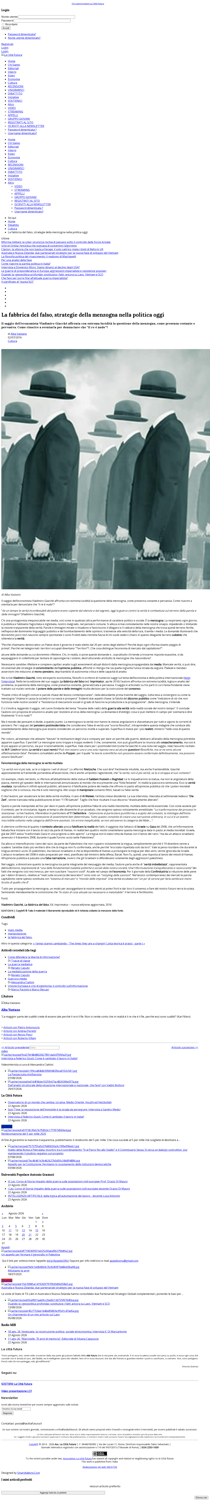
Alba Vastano (19, 334)
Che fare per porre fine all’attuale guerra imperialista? (34, 278)
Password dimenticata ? (28, 208)
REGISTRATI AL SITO (27, 201)
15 (36, 1230)
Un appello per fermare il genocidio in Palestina (30, 1254)
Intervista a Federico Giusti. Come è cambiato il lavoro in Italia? (39, 1058)
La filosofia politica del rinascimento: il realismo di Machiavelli (38, 256)
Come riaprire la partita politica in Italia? (26, 263)
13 (23, 1230)
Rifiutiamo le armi (18, 1270)
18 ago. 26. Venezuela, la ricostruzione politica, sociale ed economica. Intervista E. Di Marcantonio (67, 1331)
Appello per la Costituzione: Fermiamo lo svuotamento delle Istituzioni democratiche (59, 1164)
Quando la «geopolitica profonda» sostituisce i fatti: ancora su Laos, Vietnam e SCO (52, 274)
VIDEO (18, 186)
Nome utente (9, 17)
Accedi (6, 28)
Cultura (12, 161)
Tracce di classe (20, 960)
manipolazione (17, 933)
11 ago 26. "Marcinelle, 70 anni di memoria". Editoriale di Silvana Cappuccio (53, 1339)
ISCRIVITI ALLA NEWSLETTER (32, 204)
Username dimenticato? (28, 211)
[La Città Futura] (11, 55)
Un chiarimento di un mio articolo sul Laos (34, 1314)
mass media (15, 930)
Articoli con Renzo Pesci (17, 1034)
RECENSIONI (15, 165)
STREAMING (22, 190)
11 (10, 1230)
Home (11, 139)
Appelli (5, 1247)
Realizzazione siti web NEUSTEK (100, 1467)
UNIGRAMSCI (16, 168)
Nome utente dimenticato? (24, 38)
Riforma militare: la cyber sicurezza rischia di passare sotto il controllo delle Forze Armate (56, 242)
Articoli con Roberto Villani (19, 1038)
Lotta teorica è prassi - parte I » (125, 943)
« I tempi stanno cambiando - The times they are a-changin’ (69, 943)
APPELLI (19, 193)
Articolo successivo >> (184, 1047)
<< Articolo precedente (15, 1047)
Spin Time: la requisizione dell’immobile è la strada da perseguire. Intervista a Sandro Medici (64, 1109)
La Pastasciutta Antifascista (25, 1074)
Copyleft (33, 1444)
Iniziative (13, 175)
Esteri (11, 154)
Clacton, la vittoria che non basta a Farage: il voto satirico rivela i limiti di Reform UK (52, 249)
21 (30, 1234)
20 (23, 1234)
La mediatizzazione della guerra (27, 971)
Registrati (7, 44)
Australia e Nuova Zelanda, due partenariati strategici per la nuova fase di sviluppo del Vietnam (59, 253)
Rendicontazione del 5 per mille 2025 (23, 1134)
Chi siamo (76, 3)
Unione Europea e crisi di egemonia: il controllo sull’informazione (48, 986)
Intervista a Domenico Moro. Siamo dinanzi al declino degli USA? (40, 267)
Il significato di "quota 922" (17, 282)
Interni (12, 150)
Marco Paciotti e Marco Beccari (30, 989)
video (4, 1051)
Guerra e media (17, 979)
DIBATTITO (15, 172)
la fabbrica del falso (20, 937)
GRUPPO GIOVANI (25, 197)
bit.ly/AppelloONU (58, 1261)
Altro (11, 183)
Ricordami (11, 24)
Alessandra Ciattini (22, 982)
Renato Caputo (20, 968)
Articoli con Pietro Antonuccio (21, 1027)
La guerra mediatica (20, 964)
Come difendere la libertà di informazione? (34, 957)
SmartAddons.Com (28, 1473)
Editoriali (13, 146)
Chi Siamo (14, 143)
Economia (14, 157)
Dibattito (13, 225)
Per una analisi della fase (16, 260)
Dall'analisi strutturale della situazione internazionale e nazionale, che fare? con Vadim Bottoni (66, 1085)
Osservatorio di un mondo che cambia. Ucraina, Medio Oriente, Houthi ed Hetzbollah (60, 1102)
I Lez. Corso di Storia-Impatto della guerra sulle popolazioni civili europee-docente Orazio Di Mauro (69, 1188)
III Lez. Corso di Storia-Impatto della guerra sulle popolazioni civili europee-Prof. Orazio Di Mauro (68, 1181)
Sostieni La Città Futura (92, 3)
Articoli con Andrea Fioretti (19, 1031)
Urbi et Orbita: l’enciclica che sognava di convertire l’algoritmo (39, 245)
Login (4, 47)
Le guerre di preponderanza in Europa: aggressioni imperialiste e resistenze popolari (53, 271)
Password (7, 20)
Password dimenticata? (22, 34)
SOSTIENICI (15, 179)
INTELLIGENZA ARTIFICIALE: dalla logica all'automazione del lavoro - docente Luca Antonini (64, 1196)
